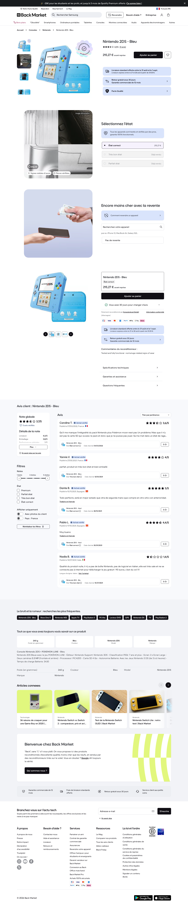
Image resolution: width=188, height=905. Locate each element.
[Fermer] (184, 3)
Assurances (75, 845)
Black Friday (101, 850)
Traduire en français (67, 501)
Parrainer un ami (77, 834)
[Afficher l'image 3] (65, 334)
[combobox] (132, 227)
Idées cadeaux (102, 846)
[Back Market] (31, 15)
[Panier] (168, 15)
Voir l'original (83, 573)
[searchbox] (78, 15)
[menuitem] (50, 22)
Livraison (47, 842)
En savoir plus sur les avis (31, 453)
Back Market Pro (77, 874)
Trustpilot (21, 853)
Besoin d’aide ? (133, 15)
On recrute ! (22, 857)
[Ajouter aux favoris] (167, 55)
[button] (84, 48)
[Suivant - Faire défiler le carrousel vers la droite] (168, 685)
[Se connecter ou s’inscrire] (161, 15)
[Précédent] (45, 334)
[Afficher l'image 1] (51, 334)
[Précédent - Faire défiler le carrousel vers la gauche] (161, 685)
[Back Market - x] (19, 867)
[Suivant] (71, 334)
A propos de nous (24, 834)
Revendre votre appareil (80, 849)
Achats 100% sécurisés (80, 878)
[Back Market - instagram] (19, 861)
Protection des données (133, 862)
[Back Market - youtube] (25, 861)
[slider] (19, 478)
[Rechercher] (53, 15)
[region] (94, 709)
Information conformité (155, 312)
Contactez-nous (50, 834)
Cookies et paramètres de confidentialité (132, 856)
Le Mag (99, 834)
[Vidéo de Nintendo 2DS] (24, 61)
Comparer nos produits (106, 838)
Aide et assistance (51, 838)
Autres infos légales (131, 866)
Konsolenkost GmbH (131, 312)
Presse (20, 838)
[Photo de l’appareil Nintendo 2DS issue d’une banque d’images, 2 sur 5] (24, 77)
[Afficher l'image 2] (58, 334)
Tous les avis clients (104, 842)
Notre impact (22, 842)
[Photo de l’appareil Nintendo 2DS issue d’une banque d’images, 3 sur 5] (24, 92)
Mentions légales (130, 869)
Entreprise (151, 15)
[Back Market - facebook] (31, 861)
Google (85, 758)
